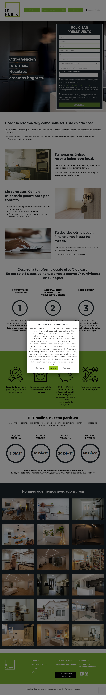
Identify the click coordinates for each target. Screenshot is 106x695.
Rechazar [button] (67, 368)
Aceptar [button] (53, 368)
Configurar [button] (40, 368)
